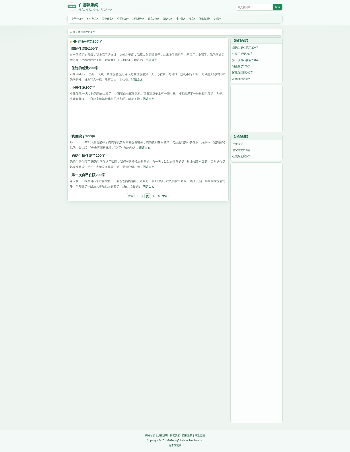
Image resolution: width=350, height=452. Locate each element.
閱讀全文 (151, 59)
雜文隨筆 (204, 18)
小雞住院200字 (83, 87)
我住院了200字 (83, 136)
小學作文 (76, 18)
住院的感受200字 (84, 68)
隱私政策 (187, 435)
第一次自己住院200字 (88, 175)
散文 (191, 18)
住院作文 (237, 143)
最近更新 (200, 435)
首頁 (72, 31)
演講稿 (167, 18)
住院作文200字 (86, 31)
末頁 (164, 196)
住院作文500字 (241, 156)
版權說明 (163, 435)
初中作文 (92, 18)
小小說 (180, 18)
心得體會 (122, 18)
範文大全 (153, 18)
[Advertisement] (148, 117)
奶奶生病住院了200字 (88, 155)
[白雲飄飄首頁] (71, 7)
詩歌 (216, 18)
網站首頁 (150, 435)
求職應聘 (138, 18)
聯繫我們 (175, 435)
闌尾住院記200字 (84, 49)
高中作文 (107, 18)
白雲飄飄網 (88, 5)
